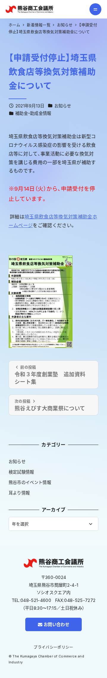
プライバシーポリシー (53, 647)
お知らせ (62, 105)
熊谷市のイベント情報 (30, 482)
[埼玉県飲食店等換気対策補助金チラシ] (41, 301)
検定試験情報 (21, 471)
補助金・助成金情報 (33, 113)
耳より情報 (19, 492)
